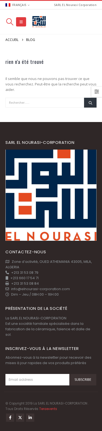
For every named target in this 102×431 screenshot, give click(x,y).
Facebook (10, 418)
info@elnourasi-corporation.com (40, 289)
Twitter (20, 418)
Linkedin (30, 418)
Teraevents (48, 409)
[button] (9, 21)
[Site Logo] (39, 22)
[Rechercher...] (90, 103)
